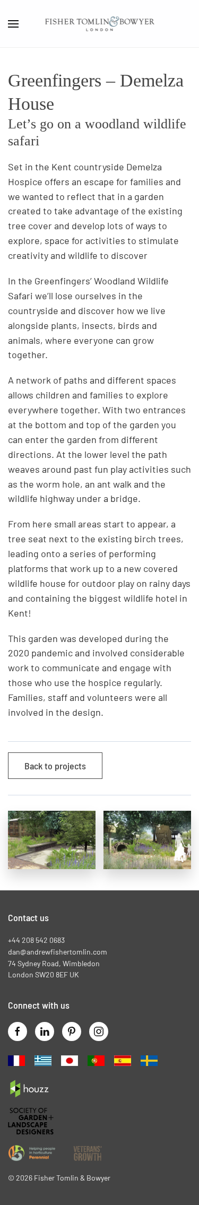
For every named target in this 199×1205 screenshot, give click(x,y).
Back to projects (55, 765)
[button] (13, 24)
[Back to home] (99, 24)
